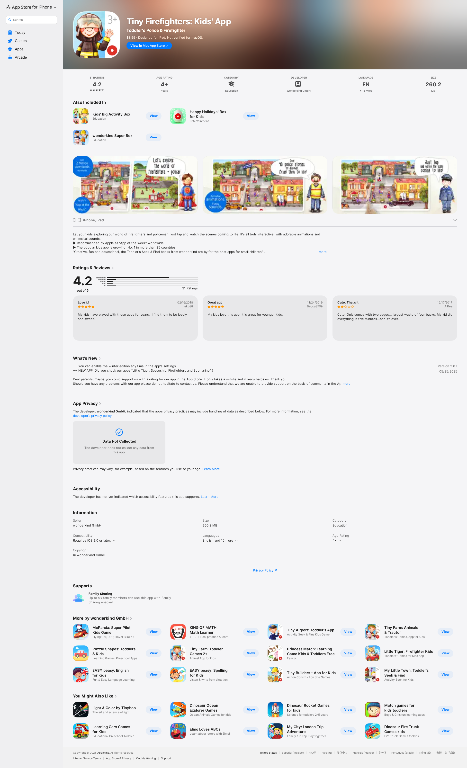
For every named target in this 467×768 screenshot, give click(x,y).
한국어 (382, 752)
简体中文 (342, 752)
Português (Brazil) (402, 752)
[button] (31, 32)
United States (268, 752)
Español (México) (293, 752)
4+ (334, 540)
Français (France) (363, 752)
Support (166, 758)
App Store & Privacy (118, 758)
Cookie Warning (146, 758)
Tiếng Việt (425, 752)
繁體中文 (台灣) (445, 752)
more (323, 252)
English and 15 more (218, 540)
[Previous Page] (68, 185)
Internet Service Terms (87, 758)
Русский (326, 752)
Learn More (211, 469)
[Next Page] (462, 185)
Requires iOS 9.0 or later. (92, 540)
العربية (312, 752)
